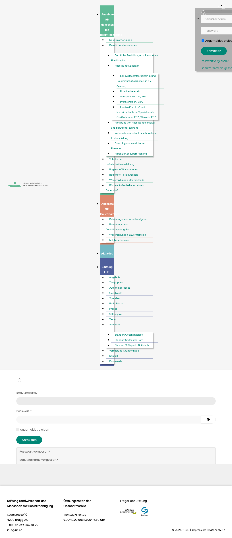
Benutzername (28, 393)
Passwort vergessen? (215, 61)
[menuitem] (111, 24)
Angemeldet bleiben (34, 430)
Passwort (24, 411)
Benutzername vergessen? (38, 460)
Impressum (199, 530)
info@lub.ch (14, 530)
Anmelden (213, 51)
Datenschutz (216, 530)
